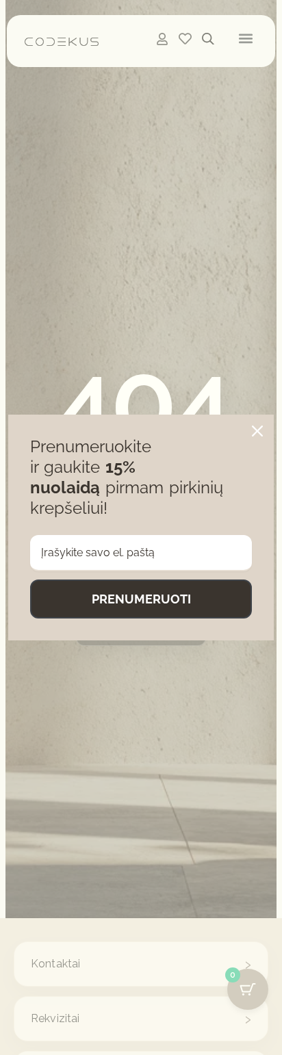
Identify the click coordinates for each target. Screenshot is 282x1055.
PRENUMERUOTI (141, 599)
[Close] (257, 431)
